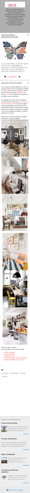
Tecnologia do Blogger (15, 490)
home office (14, 373)
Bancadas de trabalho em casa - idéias (14, 359)
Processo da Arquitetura (9, 439)
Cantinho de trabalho (9, 354)
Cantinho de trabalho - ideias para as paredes (15, 358)
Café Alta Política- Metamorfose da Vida (9, 36)
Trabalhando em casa (9, 356)
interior (22, 373)
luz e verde (8, 94)
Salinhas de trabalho (9, 352)
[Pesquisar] (28, 3)
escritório (5, 373)
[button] (28, 35)
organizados (20, 92)
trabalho (4, 376)
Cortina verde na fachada (9, 423)
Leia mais (26, 434)
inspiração (4, 90)
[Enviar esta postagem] (19, 77)
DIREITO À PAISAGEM (8, 454)
